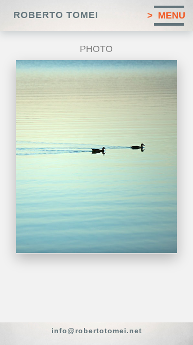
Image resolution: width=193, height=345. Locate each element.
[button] (96, 15)
